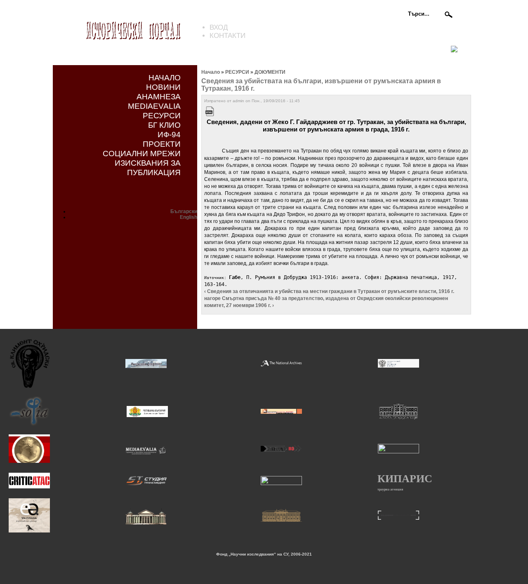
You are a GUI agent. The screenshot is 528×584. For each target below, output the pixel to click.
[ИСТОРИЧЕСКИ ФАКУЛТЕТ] (146, 367)
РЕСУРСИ (162, 115)
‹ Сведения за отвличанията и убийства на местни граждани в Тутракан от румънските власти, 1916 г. (329, 291)
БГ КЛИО (164, 124)
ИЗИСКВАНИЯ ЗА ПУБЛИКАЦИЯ (148, 167)
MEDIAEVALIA (154, 105)
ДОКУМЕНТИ (270, 72)
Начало (210, 72)
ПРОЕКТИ (162, 143)
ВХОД (219, 27)
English (188, 217)
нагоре (212, 298)
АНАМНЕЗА (159, 96)
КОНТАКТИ (227, 36)
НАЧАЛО (164, 77)
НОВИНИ (163, 86)
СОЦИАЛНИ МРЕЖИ (142, 153)
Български (183, 211)
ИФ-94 (169, 134)
